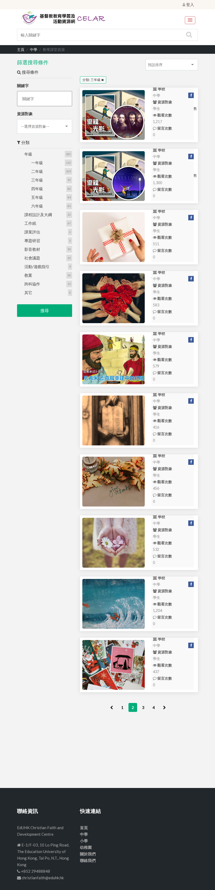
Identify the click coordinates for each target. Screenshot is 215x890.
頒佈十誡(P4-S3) (113, 420)
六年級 (37, 206)
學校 (161, 89)
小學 (84, 840)
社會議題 (32, 257)
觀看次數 (164, 115)
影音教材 (32, 249)
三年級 (37, 180)
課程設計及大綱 (38, 214)
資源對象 (25, 113)
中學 (33, 49)
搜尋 (44, 310)
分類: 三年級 (91, 80)
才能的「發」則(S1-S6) (113, 237)
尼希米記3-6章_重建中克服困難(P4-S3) (113, 359)
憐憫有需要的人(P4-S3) (113, 298)
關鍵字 (23, 85)
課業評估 (32, 232)
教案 (28, 275)
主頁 (20, 49)
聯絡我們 (88, 860)
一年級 (37, 162)
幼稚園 (86, 847)
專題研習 (32, 240)
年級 (28, 154)
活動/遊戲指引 (37, 266)
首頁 (84, 827)
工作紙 (30, 223)
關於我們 (88, 853)
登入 (189, 4)
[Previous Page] (111, 707)
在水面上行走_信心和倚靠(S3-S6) (113, 604)
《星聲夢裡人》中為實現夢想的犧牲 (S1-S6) (113, 176)
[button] (190, 20)
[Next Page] (164, 707)
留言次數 (164, 128)
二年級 (37, 171)
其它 (28, 292)
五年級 (37, 197)
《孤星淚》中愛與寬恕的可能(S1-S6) (113, 115)
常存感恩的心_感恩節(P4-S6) (113, 481)
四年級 (37, 188)
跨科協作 (32, 283)
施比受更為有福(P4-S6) (113, 542)
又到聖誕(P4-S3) (113, 665)
